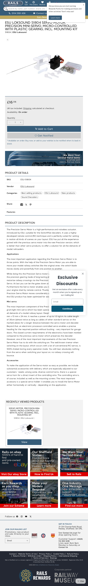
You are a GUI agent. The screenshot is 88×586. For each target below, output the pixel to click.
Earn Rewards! (44, 17)
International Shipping (68, 556)
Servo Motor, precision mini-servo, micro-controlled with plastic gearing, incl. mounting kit (24, 411)
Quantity (11, 118)
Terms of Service (40, 558)
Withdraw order (34, 556)
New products (68, 193)
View (24, 442)
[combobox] (44, 8)
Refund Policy (73, 554)
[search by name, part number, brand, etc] (5, 9)
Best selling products (31, 193)
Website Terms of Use (27, 554)
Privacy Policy (45, 554)
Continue (67, 308)
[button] (26, 3)
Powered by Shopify (53, 565)
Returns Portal (19, 556)
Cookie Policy (59, 554)
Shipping (27, 108)
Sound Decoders (29, 197)
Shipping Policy (49, 556)
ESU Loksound (19, 32)
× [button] (83, 4)
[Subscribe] (27, 540)
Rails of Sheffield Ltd (41, 565)
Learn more (55, 18)
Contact (12, 554)
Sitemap (53, 558)
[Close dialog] (83, 274)
